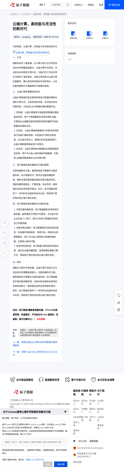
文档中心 (78, 4)
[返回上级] (5, 253)
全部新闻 (14, 14)
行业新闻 (25, 14)
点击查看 (41, 319)
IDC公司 (82, 441)
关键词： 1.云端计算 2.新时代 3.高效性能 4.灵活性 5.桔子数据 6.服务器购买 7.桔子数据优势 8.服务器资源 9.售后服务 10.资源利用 (38, 332)
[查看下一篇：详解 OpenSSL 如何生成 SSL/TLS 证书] (5, 233)
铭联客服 (94, 441)
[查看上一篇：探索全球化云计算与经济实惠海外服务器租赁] (5, 223)
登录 (101, 4)
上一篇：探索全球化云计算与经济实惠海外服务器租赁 (35, 344)
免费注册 (115, 4)
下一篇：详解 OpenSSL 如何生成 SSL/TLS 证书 (35, 353)
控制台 (91, 4)
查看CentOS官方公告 (35, 460)
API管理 (77, 417)
